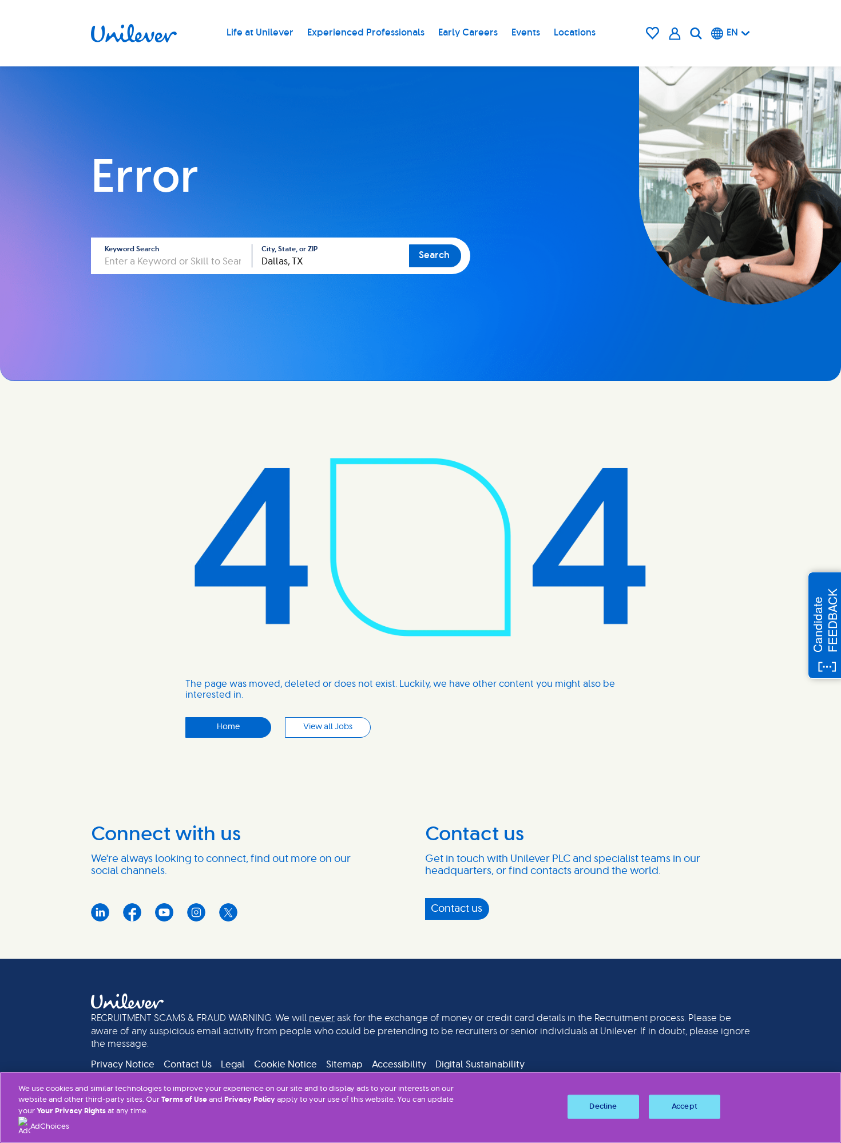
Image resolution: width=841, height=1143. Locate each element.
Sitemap (344, 1064)
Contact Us (188, 1064)
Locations (575, 32)
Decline (603, 1106)
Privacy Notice (122, 1064)
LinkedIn (100, 912)
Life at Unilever (260, 32)
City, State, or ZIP (289, 249)
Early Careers (468, 32)
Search (434, 255)
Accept (684, 1106)
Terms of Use (184, 1100)
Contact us (456, 909)
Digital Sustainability (480, 1064)
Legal (233, 1064)
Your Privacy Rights (71, 1111)
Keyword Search (132, 249)
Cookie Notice (285, 1064)
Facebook (132, 912)
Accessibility (399, 1064)
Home (228, 727)
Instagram (196, 912)
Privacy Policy (249, 1100)
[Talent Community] (675, 33)
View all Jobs (327, 727)
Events (525, 32)
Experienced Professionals (366, 32)
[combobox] (330, 256)
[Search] (696, 33)
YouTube (164, 912)
